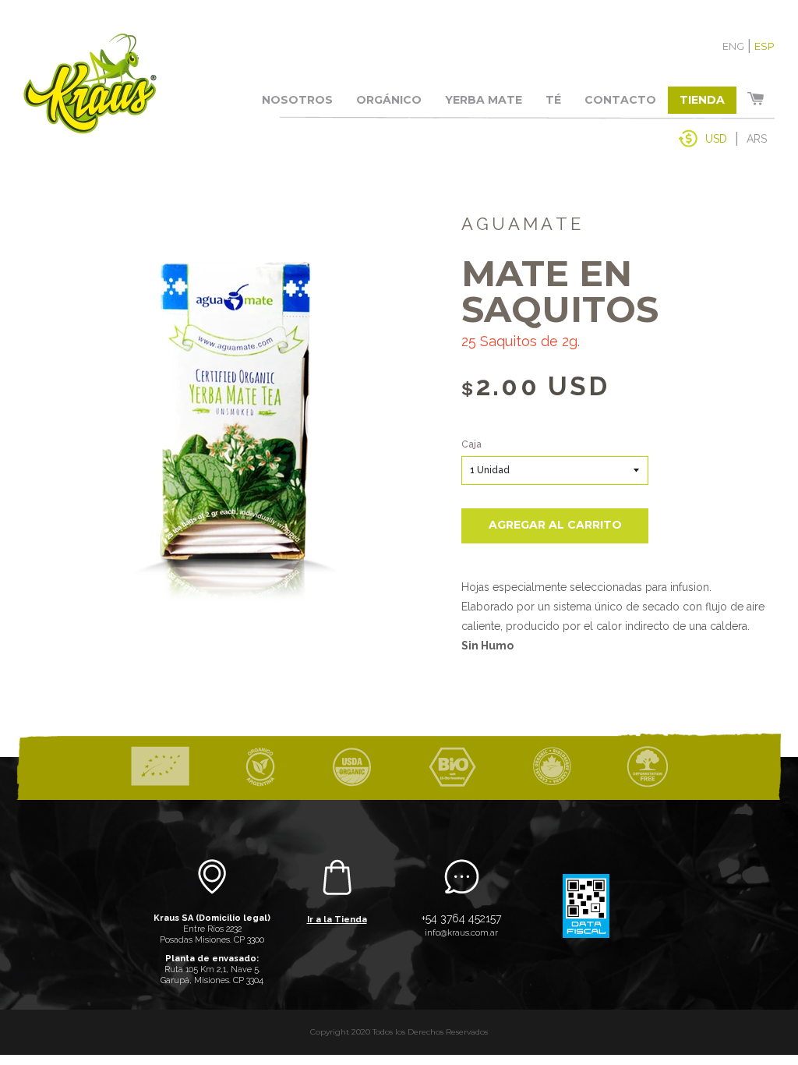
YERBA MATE (483, 100)
